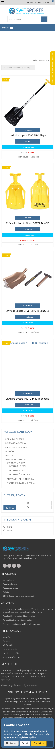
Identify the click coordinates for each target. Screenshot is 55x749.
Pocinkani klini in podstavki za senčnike (19, 616)
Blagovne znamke (10, 649)
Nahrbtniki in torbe (16, 447)
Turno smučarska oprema (21, 483)
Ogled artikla (28, 147)
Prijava (30, 2)
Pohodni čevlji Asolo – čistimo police (17, 620)
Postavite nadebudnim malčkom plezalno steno (22, 624)
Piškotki (6, 592)
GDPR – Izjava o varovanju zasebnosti (18, 596)
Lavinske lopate (18, 466)
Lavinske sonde (17, 470)
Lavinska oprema (41, 43)
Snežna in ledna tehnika (20, 479)
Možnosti (28, 218)
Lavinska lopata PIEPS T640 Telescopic (27, 398)
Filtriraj (10, 508)
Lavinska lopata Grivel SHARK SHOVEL (27, 311)
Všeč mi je (35, 157)
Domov (7, 43)
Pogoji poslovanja (10, 584)
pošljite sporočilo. (30, 685)
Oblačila (9, 451)
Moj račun (7, 637)
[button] (5, 27)
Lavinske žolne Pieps (20, 474)
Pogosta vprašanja (10, 588)
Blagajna (6, 641)
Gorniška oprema (14, 439)
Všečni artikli (8, 645)
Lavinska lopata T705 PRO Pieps (27, 135)
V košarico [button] (27, 130)
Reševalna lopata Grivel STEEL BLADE (27, 223)
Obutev (9, 455)
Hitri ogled (23, 157)
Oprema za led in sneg (22, 43)
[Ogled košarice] (51, 2)
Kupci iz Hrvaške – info (12, 657)
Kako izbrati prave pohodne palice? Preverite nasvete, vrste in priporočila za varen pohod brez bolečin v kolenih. (28, 610)
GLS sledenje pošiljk (11, 653)
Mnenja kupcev (9, 580)
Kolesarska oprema (15, 443)
